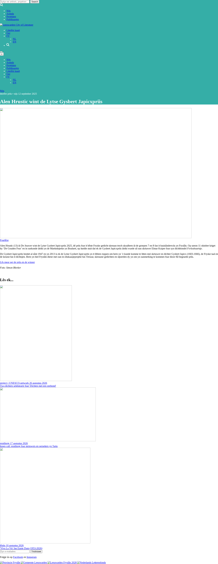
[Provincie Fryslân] (10, 562)
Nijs (8, 10)
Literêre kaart (13, 30)
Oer (8, 33)
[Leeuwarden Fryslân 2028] (62, 562)
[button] (4, 240)
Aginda (10, 13)
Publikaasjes (12, 19)
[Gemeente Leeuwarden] (34, 562)
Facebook (18, 557)
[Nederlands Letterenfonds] (91, 562)
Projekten (11, 16)
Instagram (32, 557)
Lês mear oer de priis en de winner (17, 262)
